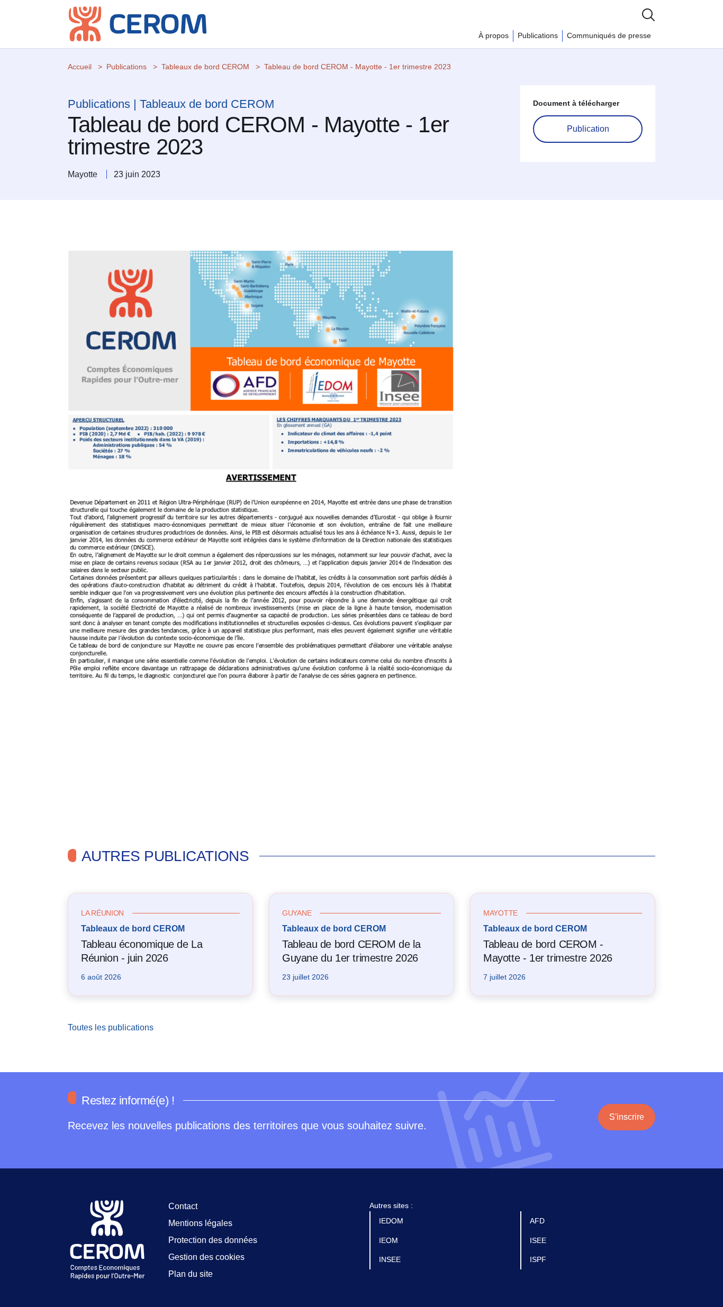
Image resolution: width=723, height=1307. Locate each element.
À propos (493, 35)
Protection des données (212, 1240)
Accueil (80, 66)
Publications (538, 35)
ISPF (539, 1259)
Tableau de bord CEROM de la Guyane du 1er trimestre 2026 (351, 951)
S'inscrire (626, 1116)
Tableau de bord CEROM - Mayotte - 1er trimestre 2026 (547, 951)
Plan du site (190, 1273)
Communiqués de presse (609, 35)
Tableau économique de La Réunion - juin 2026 (141, 951)
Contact (182, 1206)
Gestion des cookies (206, 1257)
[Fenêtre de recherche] (648, 14)
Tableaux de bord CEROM (205, 66)
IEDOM (392, 1221)
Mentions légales (200, 1223)
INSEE (391, 1259)
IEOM (389, 1240)
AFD (538, 1221)
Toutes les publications (112, 1027)
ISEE (539, 1240)
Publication (588, 128)
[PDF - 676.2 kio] (261, 523)
